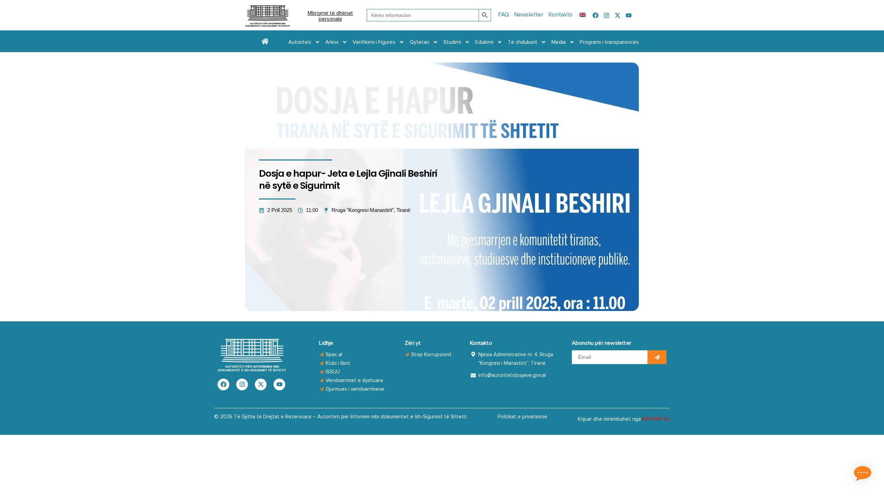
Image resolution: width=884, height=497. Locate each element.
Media (558, 42)
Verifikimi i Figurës (374, 42)
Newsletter (528, 15)
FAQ (503, 15)
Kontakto (560, 15)
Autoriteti (299, 42)
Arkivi (331, 42)
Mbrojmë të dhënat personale (330, 16)
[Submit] (656, 357)
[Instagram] (606, 15)
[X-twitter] (618, 15)
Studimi (452, 42)
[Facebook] (595, 15)
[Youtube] (629, 15)
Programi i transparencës (609, 42)
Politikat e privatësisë (522, 416)
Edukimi (484, 42)
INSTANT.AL (656, 419)
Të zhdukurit (522, 42)
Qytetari (419, 42)
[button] (863, 474)
